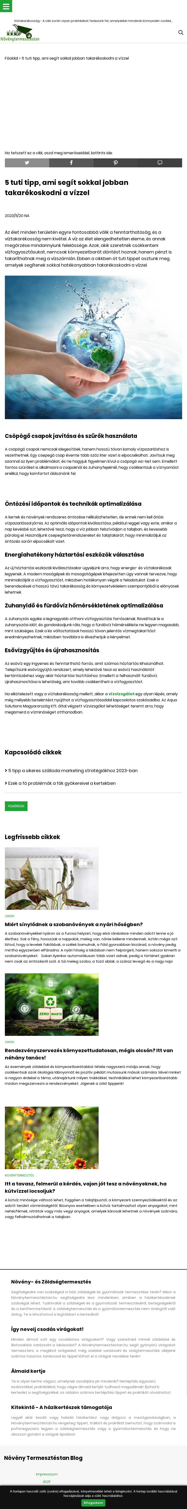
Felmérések (16, 806)
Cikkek (9, 916)
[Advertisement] (93, 98)
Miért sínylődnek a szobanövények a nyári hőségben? (74, 924)
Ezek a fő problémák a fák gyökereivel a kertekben (62, 783)
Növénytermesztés (19, 1175)
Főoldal (11, 58)
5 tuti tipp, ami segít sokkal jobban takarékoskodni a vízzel (75, 58)
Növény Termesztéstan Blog (43, 1458)
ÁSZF (47, 1481)
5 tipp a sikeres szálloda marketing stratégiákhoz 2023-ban (73, 771)
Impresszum (47, 1474)
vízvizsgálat (122, 694)
